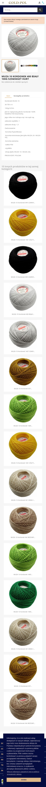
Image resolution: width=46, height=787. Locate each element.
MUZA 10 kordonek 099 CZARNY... (23, 203)
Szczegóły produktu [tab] (21, 96)
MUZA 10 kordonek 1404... (23, 612)
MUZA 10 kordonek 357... (23, 389)
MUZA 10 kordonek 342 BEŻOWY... (23, 537)
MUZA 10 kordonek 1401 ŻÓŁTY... (23, 240)
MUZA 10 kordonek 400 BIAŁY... (23, 314)
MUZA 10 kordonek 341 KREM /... (23, 500)
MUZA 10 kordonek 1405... (23, 426)
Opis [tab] (8, 96)
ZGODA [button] (24, 780)
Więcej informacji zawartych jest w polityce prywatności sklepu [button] (23, 773)
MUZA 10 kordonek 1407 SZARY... (23, 351)
